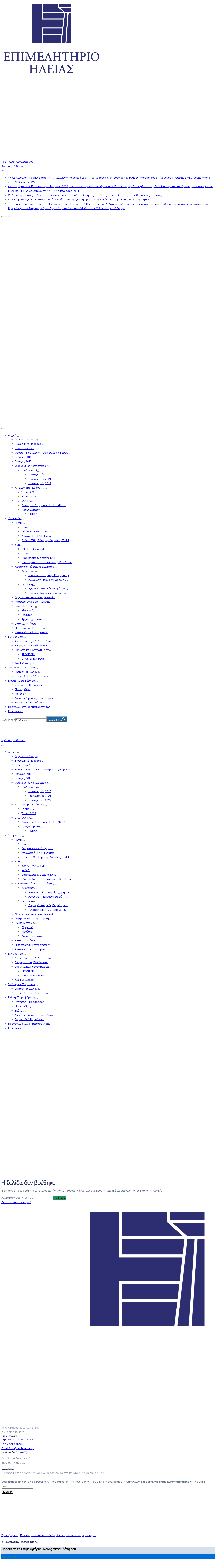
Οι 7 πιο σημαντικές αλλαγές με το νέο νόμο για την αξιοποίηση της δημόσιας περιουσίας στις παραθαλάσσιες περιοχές (85, 195)
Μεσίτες (27, 615)
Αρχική (12, 435)
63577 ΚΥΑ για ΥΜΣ (33, 549)
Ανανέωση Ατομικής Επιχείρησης (49, 575)
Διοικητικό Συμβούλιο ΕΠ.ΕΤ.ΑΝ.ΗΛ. (44, 505)
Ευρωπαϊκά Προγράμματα (32, 650)
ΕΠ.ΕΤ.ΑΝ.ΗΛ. (23, 501)
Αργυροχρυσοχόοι (33, 619)
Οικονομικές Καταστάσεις (31, 466)
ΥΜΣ (17, 544)
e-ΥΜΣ (26, 553)
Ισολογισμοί (29, 470)
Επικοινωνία (15, 711)
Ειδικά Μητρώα (24, 606)
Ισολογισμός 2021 (39, 479)
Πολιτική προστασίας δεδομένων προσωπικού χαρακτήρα (58, 1535)
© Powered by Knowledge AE (19, 1542)
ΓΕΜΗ (18, 523)
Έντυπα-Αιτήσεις (25, 623)
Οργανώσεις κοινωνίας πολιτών (35, 597)
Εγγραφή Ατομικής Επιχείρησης (48, 588)
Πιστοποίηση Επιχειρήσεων (32, 628)
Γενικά (25, 527)
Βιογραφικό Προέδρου (29, 444)
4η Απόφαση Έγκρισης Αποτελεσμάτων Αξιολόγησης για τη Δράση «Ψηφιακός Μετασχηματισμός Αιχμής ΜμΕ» (78, 199)
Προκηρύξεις (23, 689)
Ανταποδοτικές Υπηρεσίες (31, 632)
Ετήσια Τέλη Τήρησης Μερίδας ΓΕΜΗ (45, 540)
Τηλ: (17, 1439)
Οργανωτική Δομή (26, 439)
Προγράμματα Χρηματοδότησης (29, 707)
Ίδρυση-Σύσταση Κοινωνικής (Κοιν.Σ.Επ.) (47, 562)
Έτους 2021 (29, 492)
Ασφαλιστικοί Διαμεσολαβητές (34, 566)
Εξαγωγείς (28, 610)
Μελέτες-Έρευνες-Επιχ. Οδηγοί (34, 698)
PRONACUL (28, 654)
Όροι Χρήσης (9, 1535)
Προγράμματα (31, 509)
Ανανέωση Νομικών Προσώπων (48, 580)
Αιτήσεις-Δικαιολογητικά (37, 531)
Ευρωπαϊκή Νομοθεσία (29, 702)
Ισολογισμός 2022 (39, 483)
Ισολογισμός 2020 (39, 474)
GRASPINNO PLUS (33, 658)
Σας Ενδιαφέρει (24, 663)
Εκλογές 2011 (23, 457)
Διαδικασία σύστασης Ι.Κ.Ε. (39, 558)
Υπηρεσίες (14, 518)
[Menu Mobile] (2, 428)
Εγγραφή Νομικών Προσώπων (47, 593)
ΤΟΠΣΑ (32, 514)
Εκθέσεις (20, 694)
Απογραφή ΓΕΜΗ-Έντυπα (38, 536)
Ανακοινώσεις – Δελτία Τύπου (33, 641)
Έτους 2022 (29, 496)
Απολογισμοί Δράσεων (29, 487)
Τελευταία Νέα (24, 448)
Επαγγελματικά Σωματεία (31, 676)
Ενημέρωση (15, 637)
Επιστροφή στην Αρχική (16, 1202)
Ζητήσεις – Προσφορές (29, 685)
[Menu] (17, 436)
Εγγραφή (27, 584)
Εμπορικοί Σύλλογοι (27, 672)
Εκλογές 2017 (23, 461)
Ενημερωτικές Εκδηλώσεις (31, 645)
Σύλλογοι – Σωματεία (21, 667)
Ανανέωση (28, 571)
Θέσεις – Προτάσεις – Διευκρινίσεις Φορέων (42, 452)
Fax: (11, 1444)
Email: (17, 1448)
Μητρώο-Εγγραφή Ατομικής (32, 601)
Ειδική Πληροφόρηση (21, 680)
